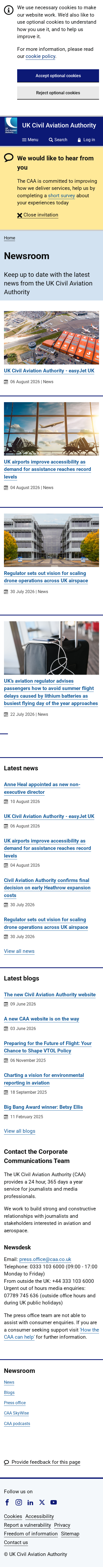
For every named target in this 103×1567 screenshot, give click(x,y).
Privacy (62, 1525)
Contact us (16, 1542)
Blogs (9, 1392)
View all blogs (19, 1131)
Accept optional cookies (58, 75)
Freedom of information (31, 1534)
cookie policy (40, 56)
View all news (19, 951)
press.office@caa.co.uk (45, 1259)
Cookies (13, 1516)
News (9, 1382)
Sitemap (70, 1534)
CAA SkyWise (16, 1413)
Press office (15, 1402)
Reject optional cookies (58, 92)
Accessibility (39, 1516)
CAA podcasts (17, 1423)
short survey (61, 196)
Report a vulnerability (27, 1525)
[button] (37, 215)
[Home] (11, 126)
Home (9, 237)
